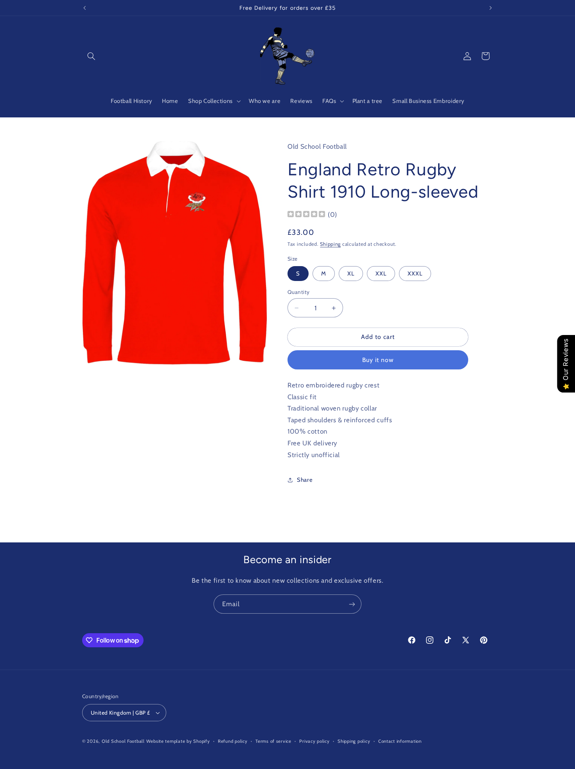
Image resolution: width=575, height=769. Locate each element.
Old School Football (123, 741)
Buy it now (378, 360)
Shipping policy (354, 741)
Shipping (330, 244)
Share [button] (305, 479)
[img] (306, 215)
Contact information (400, 741)
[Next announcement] (490, 8)
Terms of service (273, 741)
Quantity (298, 292)
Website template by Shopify (178, 741)
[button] (91, 56)
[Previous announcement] (84, 8)
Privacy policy (314, 741)
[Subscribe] (352, 604)
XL (350, 273)
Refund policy (233, 741)
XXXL (415, 273)
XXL (381, 273)
